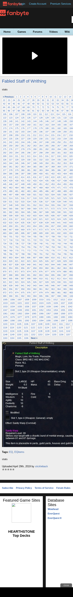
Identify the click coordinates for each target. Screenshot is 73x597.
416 (34, 177)
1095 (48, 320)
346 (23, 163)
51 (43, 104)
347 (29, 163)
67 (19, 107)
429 (10, 181)
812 (65, 257)
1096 (55, 320)
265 (47, 146)
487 (53, 191)
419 (53, 177)
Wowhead (53, 509)
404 (65, 174)
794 (59, 254)
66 (14, 107)
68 (23, 107)
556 (59, 205)
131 (59, 118)
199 (59, 132)
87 (14, 111)
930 (59, 282)
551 (29, 205)
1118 (5, 327)
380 (23, 170)
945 (47, 285)
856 (23, 268)
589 (53, 212)
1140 (54, 331)
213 (40, 135)
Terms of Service (44, 488)
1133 (5, 331)
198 (53, 132)
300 (53, 153)
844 (53, 264)
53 (53, 104)
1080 (41, 317)
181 (53, 128)
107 (16, 114)
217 (65, 135)
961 (41, 289)
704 (29, 236)
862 (59, 268)
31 (48, 100)
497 (10, 194)
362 (16, 167)
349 (41, 163)
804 (16, 257)
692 (59, 233)
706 (41, 236)
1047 (5, 310)
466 (29, 188)
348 (35, 163)
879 (59, 271)
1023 (34, 303)
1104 (12, 324)
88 (19, 111)
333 (47, 160)
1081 (48, 317)
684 (10, 233)
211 (28, 135)
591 (65, 212)
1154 (47, 334)
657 (53, 226)
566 (16, 208)
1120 (19, 327)
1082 (55, 317)
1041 (63, 306)
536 (41, 201)
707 (47, 236)
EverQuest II (54, 518)
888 (10, 275)
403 (59, 174)
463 (10, 188)
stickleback (41, 466)
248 (47, 142)
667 (10, 229)
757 (41, 247)
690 (47, 233)
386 (59, 170)
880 (65, 271)
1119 (12, 327)
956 (10, 289)
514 (10, 198)
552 (35, 205)
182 (59, 128)
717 (4, 240)
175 (16, 128)
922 (10, 282)
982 (65, 292)
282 (47, 149)
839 (23, 264)
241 (4, 142)
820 (10, 261)
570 (41, 208)
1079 (34, 317)
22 (4, 100)
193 (23, 132)
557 (65, 205)
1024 (41, 303)
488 (59, 191)
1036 (27, 306)
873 (23, 271)
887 (4, 275)
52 (48, 104)
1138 (40, 331)
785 (4, 254)
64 (4, 107)
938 (4, 285)
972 (4, 292)
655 (41, 226)
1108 (40, 324)
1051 (34, 310)
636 (29, 222)
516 (23, 198)
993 (29, 296)
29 (38, 100)
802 (4, 257)
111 (40, 114)
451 (41, 184)
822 (23, 261)
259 (10, 146)
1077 (19, 317)
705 (35, 236)
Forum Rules (63, 488)
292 (4, 153)
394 (4, 174)
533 (23, 201)
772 (29, 250)
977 (35, 292)
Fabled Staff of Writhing (24, 81)
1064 (27, 313)
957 (16, 289)
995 (41, 296)
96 (57, 111)
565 (10, 208)
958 (23, 289)
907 (23, 278)
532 (16, 201)
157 (10, 125)
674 (53, 229)
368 (53, 167)
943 (35, 285)
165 (59, 125)
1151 (26, 334)
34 (62, 100)
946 (53, 285)
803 (10, 257)
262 (29, 146)
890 (23, 275)
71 (38, 107)
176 (23, 128)
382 (35, 170)
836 (4, 264)
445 (4, 184)
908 (29, 278)
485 (41, 191)
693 (65, 233)
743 (59, 243)
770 (16, 250)
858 (35, 268)
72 (43, 107)
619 (29, 219)
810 (53, 257)
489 (65, 191)
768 (4, 250)
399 (35, 174)
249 (53, 142)
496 (4, 194)
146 (47, 121)
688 (35, 233)
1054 (55, 310)
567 (23, 208)
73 (48, 107)
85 (4, 111)
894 (47, 275)
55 (62, 104)
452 (47, 184)
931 (65, 282)
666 (4, 229)
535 (35, 201)
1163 (5, 338)
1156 (61, 334)
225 (10, 139)
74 (53, 107)
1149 (12, 334)
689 (41, 233)
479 (4, 191)
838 (16, 264)
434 (41, 181)
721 (29, 240)
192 (16, 132)
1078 (27, 317)
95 (53, 111)
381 (29, 170)
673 (47, 229)
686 (23, 233)
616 (10, 219)
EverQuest (54, 513)
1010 (41, 299)
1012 (55, 299)
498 (16, 194)
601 (23, 215)
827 (53, 261)
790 (35, 254)
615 (4, 219)
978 (41, 292)
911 (46, 278)
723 (41, 240)
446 (10, 184)
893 (41, 275)
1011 (48, 299)
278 (23, 149)
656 (47, 226)
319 (65, 156)
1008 (27, 299)
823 (29, 261)
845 (59, 264)
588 (47, 212)
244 (23, 142)
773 (35, 250)
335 (59, 160)
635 (23, 222)
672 (41, 229)
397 (23, 174)
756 (35, 247)
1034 (12, 306)
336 (65, 160)
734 (4, 243)
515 (16, 198)
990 (10, 296)
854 (10, 268)
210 (23, 135)
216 (59, 135)
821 (16, 261)
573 (59, 208)
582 (10, 212)
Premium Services (60, 3)
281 (41, 149)
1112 (67, 324)
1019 (5, 303)
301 (59, 153)
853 (4, 268)
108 (23, 114)
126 (29, 118)
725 (53, 240)
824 (35, 261)
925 (29, 282)
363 (23, 167)
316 (46, 156)
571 (47, 208)
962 (47, 289)
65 (9, 107)
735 (10, 243)
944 (41, 285)
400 (41, 174)
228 (29, 139)
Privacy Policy (24, 488)
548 (10, 205)
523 (65, 198)
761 (65, 247)
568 (29, 208)
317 (53, 156)
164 (53, 125)
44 (9, 104)
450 (35, 184)
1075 (5, 317)
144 (35, 121)
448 (23, 184)
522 (59, 198)
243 (16, 142)
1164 (12, 338)
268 (65, 146)
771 (23, 250)
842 (41, 264)
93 (43, 111)
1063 (19, 313)
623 (53, 219)
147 (53, 121)
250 (59, 142)
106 (10, 114)
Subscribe (7, 488)
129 (47, 118)
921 (4, 282)
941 (23, 285)
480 (10, 191)
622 (47, 219)
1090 (12, 320)
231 (47, 139)
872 (16, 271)
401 (47, 174)
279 (29, 149)
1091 (19, 320)
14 (70, 97)
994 (35, 296)
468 (41, 188)
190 (4, 132)
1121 (26, 327)
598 (4, 215)
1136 (26, 331)
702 (16, 236)
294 (16, 153)
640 (53, 222)
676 (65, 229)
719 (16, 240)
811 (59, 257)
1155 (54, 334)
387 (65, 170)
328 (16, 160)
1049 (19, 310)
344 (10, 163)
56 (67, 104)
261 (23, 146)
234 (65, 139)
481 (16, 191)
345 (16, 163)
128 (41, 118)
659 (65, 226)
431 (23, 181)
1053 (48, 310)
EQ (11, 452)
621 (41, 219)
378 (10, 170)
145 (41, 121)
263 (35, 146)
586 (35, 212)
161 (35, 125)
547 (4, 205)
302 (65, 153)
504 (53, 194)
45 (14, 104)
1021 (19, 303)
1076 (12, 317)
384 (47, 170)
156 (4, 125)
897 (65, 275)
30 (43, 100)
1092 (27, 320)
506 (65, 194)
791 (41, 254)
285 (65, 149)
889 (16, 275)
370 (65, 167)
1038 (41, 306)
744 (65, 243)
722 (35, 240)
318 (59, 156)
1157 (68, 334)
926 (35, 282)
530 (4, 201)
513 (4, 198)
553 (41, 205)
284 (59, 149)
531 (10, 201)
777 (59, 250)
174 (10, 128)
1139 (47, 331)
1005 (5, 299)
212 (34, 135)
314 (34, 156)
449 (29, 184)
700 (4, 236)
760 (59, 247)
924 (23, 282)
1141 (61, 331)
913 (59, 278)
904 (4, 278)
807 (35, 257)
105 (4, 114)
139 (4, 121)
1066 (41, 313)
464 (16, 188)
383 (41, 170)
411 (4, 177)
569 (35, 208)
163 (47, 125)
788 (23, 254)
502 (41, 194)
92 (38, 111)
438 (65, 181)
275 (4, 149)
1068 (55, 313)
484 (35, 191)
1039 (48, 306)
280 (35, 149)
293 (10, 153)
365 (35, 167)
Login (22, 3)
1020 (12, 303)
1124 (47, 327)
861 (53, 268)
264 (41, 146)
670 (29, 229)
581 (4, 212)
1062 (12, 313)
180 (47, 128)
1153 (40, 334)
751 (4, 247)
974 (16, 292)
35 (67, 100)
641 (59, 222)
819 (4, 261)
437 (59, 181)
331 (35, 160)
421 (65, 177)
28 (33, 100)
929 (53, 282)
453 (53, 184)
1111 (61, 324)
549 (16, 205)
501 (35, 194)
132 (65, 118)
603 (35, 215)
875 (35, 271)
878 (53, 271)
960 (35, 289)
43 (4, 104)
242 (10, 142)
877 (47, 271)
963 (53, 289)
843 (47, 264)
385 (53, 170)
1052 (41, 310)
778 (65, 250)
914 (65, 278)
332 (41, 160)
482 (23, 191)
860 (47, 268)
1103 (5, 324)
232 (53, 139)
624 (59, 219)
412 (10, 177)
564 (4, 208)
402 (53, 174)
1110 (54, 324)
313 (28, 156)
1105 (19, 324)
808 (41, 257)
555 (53, 205)
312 (22, 156)
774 (41, 250)
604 (41, 215)
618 (23, 219)
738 (29, 243)
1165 (19, 338)
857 (29, 268)
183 (65, 128)
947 (59, 285)
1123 (40, 327)
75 (57, 107)
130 (53, 118)
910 (41, 278)
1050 (27, 310)
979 (47, 292)
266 (53, 146)
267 (59, 146)
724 (47, 240)
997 (53, 296)
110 (34, 114)
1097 (63, 320)
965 (65, 289)
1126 (61, 327)
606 (53, 215)
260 (16, 146)
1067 (48, 313)
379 (16, 170)
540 (65, 201)
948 (65, 285)
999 (65, 296)
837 (10, 264)
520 (47, 198)
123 (10, 118)
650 (10, 226)
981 (59, 292)
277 (16, 149)
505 (59, 194)
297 (35, 153)
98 (67, 111)
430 (16, 181)
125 (23, 118)
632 (4, 222)
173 (4, 128)
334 (53, 160)
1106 (26, 324)
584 (23, 212)
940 (16, 285)
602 (29, 215)
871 (10, 271)
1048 (12, 310)
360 (4, 167)
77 (67, 107)
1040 (55, 306)
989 (4, 296)
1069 (63, 313)
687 (29, 233)
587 (41, 212)
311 (16, 156)
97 (62, 111)
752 (10, 247)
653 (29, 226)
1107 (33, 324)
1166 (26, 338)
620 (35, 219)
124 (16, 118)
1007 (19, 299)
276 (10, 149)
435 (47, 181)
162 (41, 125)
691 (53, 233)
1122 (33, 327)
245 (29, 142)
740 (41, 243)
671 (35, 229)
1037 (34, 306)
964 (59, 289)
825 (41, 261)
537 (47, 201)
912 (53, 278)
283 (53, 149)
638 (41, 222)
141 (16, 121)
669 (23, 229)
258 (4, 146)
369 (59, 167)
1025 (48, 303)
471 (59, 188)
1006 (12, 299)
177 (29, 128)
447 (16, 184)
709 (59, 236)
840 (29, 264)
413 (16, 177)
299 (47, 153)
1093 (34, 320)
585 (29, 212)
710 (65, 236)
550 (23, 205)
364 (29, 167)
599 (10, 215)
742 (53, 243)
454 (59, 184)
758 (47, 247)
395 (10, 174)
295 (23, 153)
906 (16, 278)
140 (10, 121)
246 (35, 142)
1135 (19, 331)
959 (29, 289)
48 (28, 104)
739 (35, 243)
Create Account (37, 3)
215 (53, 135)
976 (29, 292)
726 (59, 240)
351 (53, 163)
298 (41, 153)
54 (57, 104)
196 (41, 132)
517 (29, 198)
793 (53, 254)
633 (10, 222)
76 (62, 107)
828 (59, 261)
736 (16, 243)
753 (16, 247)
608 (65, 215)
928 (47, 282)
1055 (63, 310)
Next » (34, 338)
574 (65, 208)
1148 (5, 334)
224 (4, 139)
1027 (63, 303)
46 (19, 104)
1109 (47, 324)
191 (10, 132)
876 (41, 271)
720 (23, 240)
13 (65, 97)
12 (60, 97)
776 (53, 250)
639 (47, 222)
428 (4, 181)
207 (4, 135)
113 (52, 114)
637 (35, 222)
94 (48, 111)
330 (29, 160)
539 (59, 201)
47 (23, 104)
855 (16, 268)
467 (35, 188)
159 (23, 125)
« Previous (8, 97)
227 (23, 139)
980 (53, 292)
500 (29, 194)
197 (47, 132)
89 (23, 111)
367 (47, 167)
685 (16, 233)
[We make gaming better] (12, 4)
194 (29, 132)
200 (65, 132)
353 (65, 163)
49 (33, 104)
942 (29, 285)
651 (16, 226)
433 (35, 181)
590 (59, 212)
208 (10, 135)
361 (10, 167)
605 (47, 215)
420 (59, 177)
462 (4, 188)
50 (38, 104)
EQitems (19, 452)
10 (50, 97)
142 (23, 121)
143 (29, 121)
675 (59, 229)
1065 (34, 313)
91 (33, 111)
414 (22, 177)
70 (33, 107)
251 (65, 142)
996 (47, 296)
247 (41, 142)
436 (53, 181)
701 (10, 236)
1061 (5, 313)
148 (59, 121)
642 (65, 222)
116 (69, 114)
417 (40, 177)
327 (10, 160)
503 (47, 194)
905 (10, 278)
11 (55, 97)
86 (9, 111)
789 (29, 254)
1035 (19, 306)
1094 (41, 320)
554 (47, 205)
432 (29, 181)
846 (65, 264)
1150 (19, 334)
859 (41, 268)
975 (23, 292)
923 (16, 282)
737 (23, 243)
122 (4, 118)
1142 (68, 331)
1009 (34, 299)
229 (35, 139)
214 (46, 135)
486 (47, 191)
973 (10, 292)
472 (65, 188)
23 (9, 100)
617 (16, 219)
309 (4, 156)
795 (65, 254)
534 (29, 201)
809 (47, 257)
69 (28, 107)
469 (47, 188)
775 (47, 250)
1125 (54, 327)
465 (23, 188)
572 (53, 208)
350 (47, 163)
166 (65, 125)
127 (35, 118)
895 (53, 275)
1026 (55, 303)
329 (23, 160)
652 (23, 226)
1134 (12, 331)
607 (59, 215)
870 (4, 271)
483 (29, 191)
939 (10, 285)
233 (59, 139)
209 (16, 135)
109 (29, 114)
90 (28, 111)
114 (58, 114)
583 (16, 212)
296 (29, 153)
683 (4, 233)
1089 (5, 320)
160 (29, 125)
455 (65, 184)
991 (16, 296)
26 (23, 100)
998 (59, 296)
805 (23, 257)
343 (4, 163)
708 (53, 236)
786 (10, 254)
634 (16, 222)
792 (47, 254)
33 (57, 100)
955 (4, 289)
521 (53, 198)
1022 (27, 303)
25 (19, 100)
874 (29, 271)
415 (28, 177)
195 (35, 132)
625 (65, 219)
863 (65, 268)
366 (41, 167)
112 (46, 114)
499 (23, 194)
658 (59, 226)
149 (65, 121)
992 (23, 296)
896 (59, 275)
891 (29, 275)
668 (16, 229)
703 (23, 236)
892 (35, 275)
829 (65, 261)
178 (35, 128)
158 (16, 125)
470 (53, 188)
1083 (63, 317)
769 (10, 250)
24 (14, 100)
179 (41, 128)
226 (16, 139)
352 (59, 163)
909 (35, 278)
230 (41, 139)
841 (35, 264)
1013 (62, 299)
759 (53, 247)
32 (53, 100)
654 (35, 226)
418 (46, 177)
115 (63, 114)
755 (29, 247)
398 (29, 174)
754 (23, 247)
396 (16, 174)
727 (65, 240)
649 (4, 226)
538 (53, 201)
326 (4, 160)
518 (35, 198)
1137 (33, 331)
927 (41, 282)
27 (28, 100)
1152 (33, 334)
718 (10, 240)
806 (29, 257)
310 (10, 156)
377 (4, 170)
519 (41, 198)
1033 (5, 306)
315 (40, 156)
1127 (68, 327)
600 (16, 215)
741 (47, 243)
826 (47, 261)
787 (16, 254)
